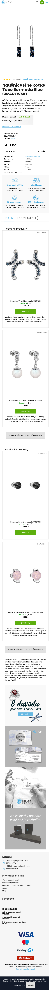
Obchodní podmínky (10, 882)
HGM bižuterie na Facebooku (18, 866)
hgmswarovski (12, 869)
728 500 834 (11, 863)
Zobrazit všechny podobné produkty (25, 435)
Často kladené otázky (11, 880)
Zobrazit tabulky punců (25, 969)
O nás (4, 888)
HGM (13, 138)
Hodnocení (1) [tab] (28, 218)
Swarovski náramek (11, 917)
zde (23, 985)
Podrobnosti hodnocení (32, 79)
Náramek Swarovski (11, 912)
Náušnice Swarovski (33, 156)
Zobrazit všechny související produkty (25, 649)
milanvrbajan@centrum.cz (17, 860)
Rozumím (30, 985)
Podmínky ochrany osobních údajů (16, 885)
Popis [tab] (9, 218)
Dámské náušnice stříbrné (14, 922)
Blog (4, 891)
